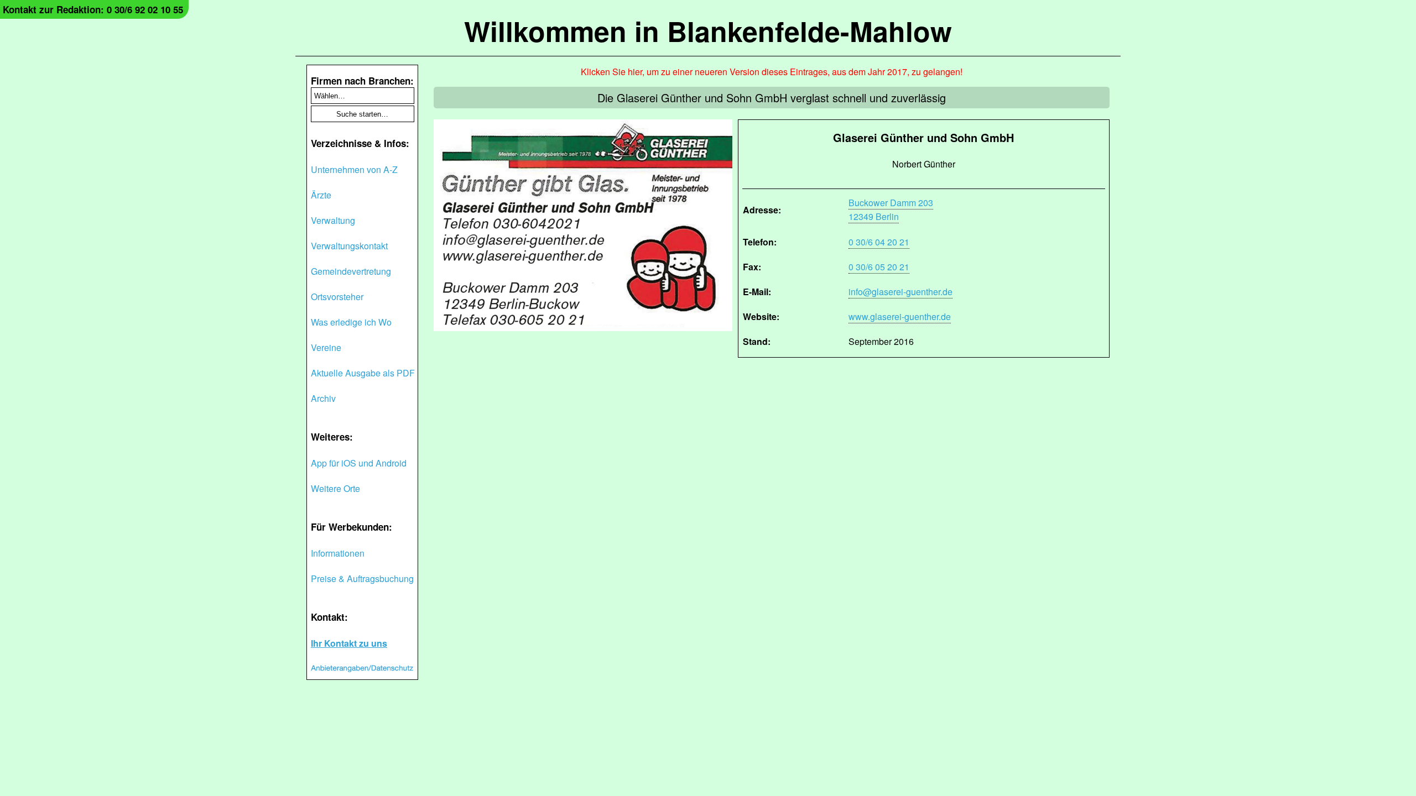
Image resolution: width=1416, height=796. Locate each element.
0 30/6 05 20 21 (878, 266)
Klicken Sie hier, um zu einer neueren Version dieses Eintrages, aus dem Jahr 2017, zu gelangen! (771, 71)
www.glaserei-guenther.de (899, 316)
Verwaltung (333, 220)
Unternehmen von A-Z (354, 169)
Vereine (326, 347)
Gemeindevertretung (351, 271)
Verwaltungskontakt (349, 245)
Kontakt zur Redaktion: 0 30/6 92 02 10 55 (93, 9)
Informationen (338, 553)
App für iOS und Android (359, 463)
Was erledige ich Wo (351, 322)
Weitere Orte (335, 488)
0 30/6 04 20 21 (878, 241)
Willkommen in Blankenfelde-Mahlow (708, 30)
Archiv (323, 398)
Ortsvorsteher (337, 296)
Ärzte (321, 194)
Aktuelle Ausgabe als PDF (363, 372)
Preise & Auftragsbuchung (362, 578)
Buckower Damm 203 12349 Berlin (890, 209)
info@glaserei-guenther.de (900, 291)
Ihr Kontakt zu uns (349, 643)
